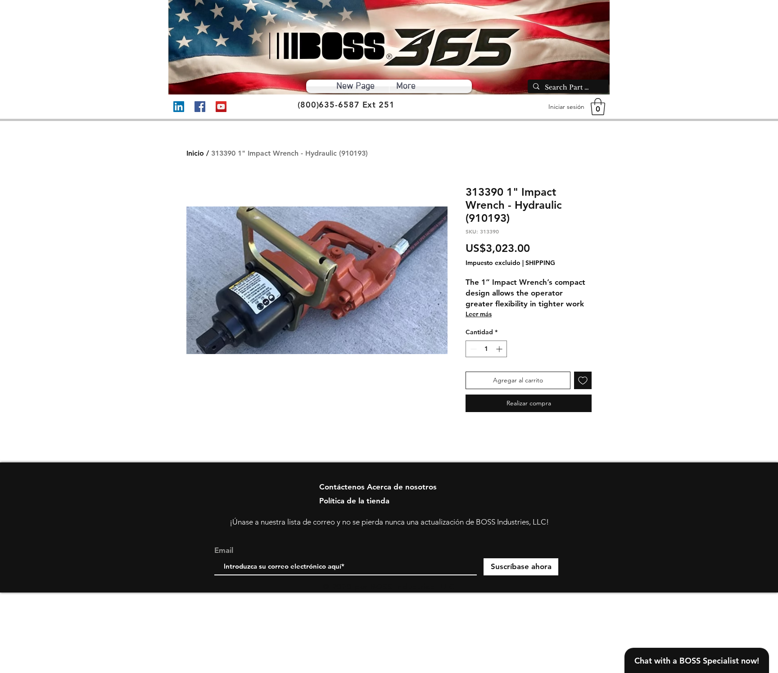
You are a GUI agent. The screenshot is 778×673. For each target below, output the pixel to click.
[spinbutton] (486, 349)
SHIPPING (540, 263)
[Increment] (500, 349)
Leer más (479, 314)
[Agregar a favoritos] (583, 380)
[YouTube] (221, 106)
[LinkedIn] (178, 106)
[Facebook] (199, 106)
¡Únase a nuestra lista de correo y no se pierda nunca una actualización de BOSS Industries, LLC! (389, 521)
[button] (598, 106)
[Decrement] (472, 349)
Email (223, 550)
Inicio (195, 153)
